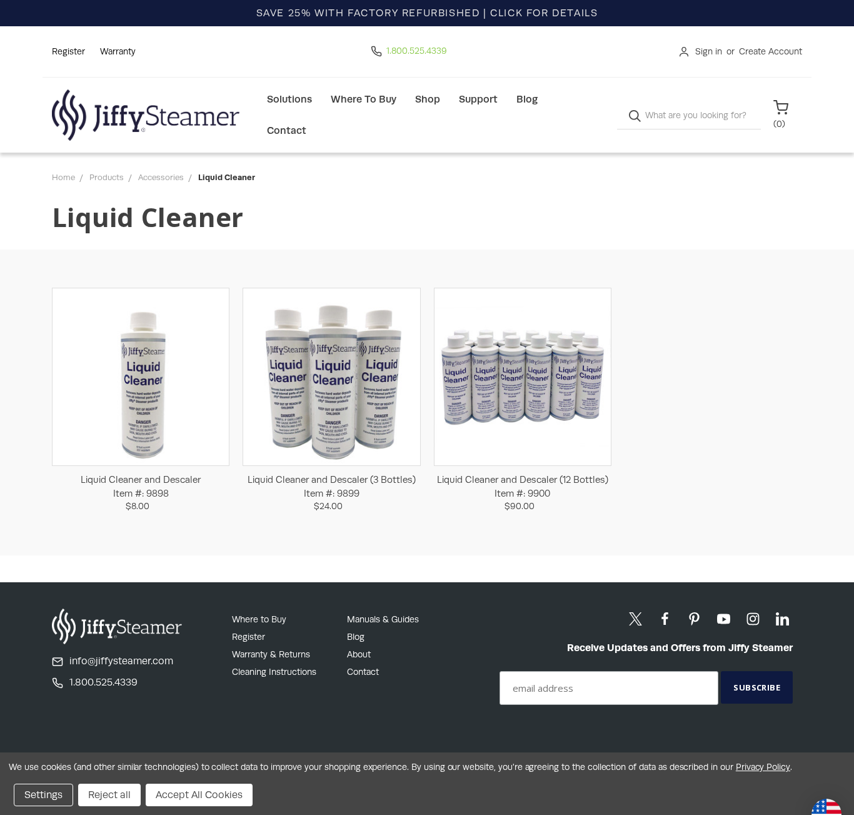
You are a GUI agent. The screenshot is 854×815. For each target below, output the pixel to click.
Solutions (289, 99)
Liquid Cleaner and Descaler (141, 486)
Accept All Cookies (199, 795)
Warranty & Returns (271, 654)
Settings (43, 795)
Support (478, 99)
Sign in (708, 51)
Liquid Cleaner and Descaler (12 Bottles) (522, 486)
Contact (286, 130)
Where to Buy (363, 99)
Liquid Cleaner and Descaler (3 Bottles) (332, 486)
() (779, 124)
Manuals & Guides (383, 619)
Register (68, 51)
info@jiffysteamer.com (121, 661)
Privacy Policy (763, 767)
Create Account (770, 51)
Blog (527, 99)
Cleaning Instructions (274, 672)
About (359, 654)
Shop (427, 99)
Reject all (109, 795)
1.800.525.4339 (416, 51)
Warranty (118, 51)
